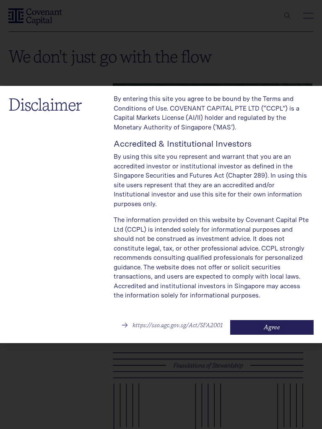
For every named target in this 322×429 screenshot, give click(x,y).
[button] (172, 325)
